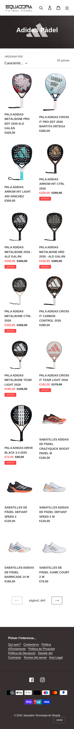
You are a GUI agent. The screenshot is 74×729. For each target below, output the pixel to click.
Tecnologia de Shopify (47, 715)
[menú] (67, 7)
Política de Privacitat (41, 648)
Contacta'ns (31, 644)
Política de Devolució (21, 653)
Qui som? (14, 644)
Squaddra (29, 715)
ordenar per (14, 56)
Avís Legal (56, 657)
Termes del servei (35, 657)
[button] (61, 719)
